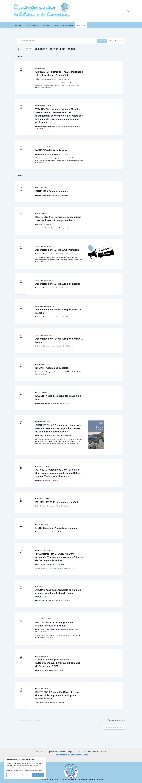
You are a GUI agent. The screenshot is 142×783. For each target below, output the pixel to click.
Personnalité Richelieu (63, 25)
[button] (128, 11)
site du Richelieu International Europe (72, 755)
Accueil (18, 25)
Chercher (102, 40)
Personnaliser (13, 775)
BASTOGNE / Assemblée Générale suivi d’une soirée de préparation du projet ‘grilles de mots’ (57, 695)
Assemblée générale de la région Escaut (57, 284)
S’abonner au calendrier (113, 727)
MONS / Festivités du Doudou (51, 150)
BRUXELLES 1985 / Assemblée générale (57, 502)
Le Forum (46, 25)
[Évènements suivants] (22, 49)
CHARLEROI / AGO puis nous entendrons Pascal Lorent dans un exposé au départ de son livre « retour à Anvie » (58, 428)
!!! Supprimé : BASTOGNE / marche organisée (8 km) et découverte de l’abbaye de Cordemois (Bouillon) (59, 557)
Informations (30, 25)
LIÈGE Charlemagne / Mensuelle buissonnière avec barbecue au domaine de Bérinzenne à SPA (57, 662)
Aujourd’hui (29, 48)
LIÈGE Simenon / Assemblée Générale (56, 528)
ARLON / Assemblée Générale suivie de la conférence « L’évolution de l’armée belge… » (58, 593)
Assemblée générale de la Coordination (57, 250)
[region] (25, 768)
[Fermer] (44, 758)
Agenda (80, 25)
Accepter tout (38, 775)
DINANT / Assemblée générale (51, 368)
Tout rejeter (25, 775)
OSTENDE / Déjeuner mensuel (51, 191)
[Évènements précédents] (18, 49)
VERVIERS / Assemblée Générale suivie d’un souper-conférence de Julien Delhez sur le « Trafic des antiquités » (58, 473)
